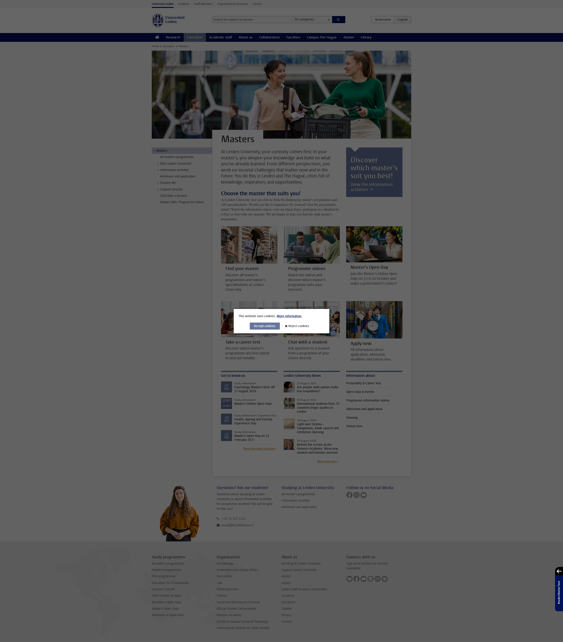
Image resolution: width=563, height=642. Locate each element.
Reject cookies (298, 326)
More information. (289, 316)
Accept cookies (264, 326)
